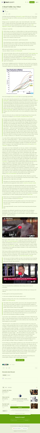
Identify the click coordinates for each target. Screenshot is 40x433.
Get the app (25, 428)
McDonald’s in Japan (20, 16)
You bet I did (5, 19)
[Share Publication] (28, 2)
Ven (5, 10)
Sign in (37, 2)
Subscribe (32, 2)
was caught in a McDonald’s (26, 58)
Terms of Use (25, 409)
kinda (29, 194)
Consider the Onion (6, 390)
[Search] (26, 2)
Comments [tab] (4, 375)
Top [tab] (3, 387)
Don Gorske (15, 96)
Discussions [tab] (10, 387)
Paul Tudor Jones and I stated (26, 255)
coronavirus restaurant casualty (29, 183)
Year (15, 51)
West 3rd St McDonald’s (11, 173)
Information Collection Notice (19, 410)
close (31, 194)
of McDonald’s (19, 51)
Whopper (11, 109)
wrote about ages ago (10, 300)
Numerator (20, 198)
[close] (29, 394)
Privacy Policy (27, 410)
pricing (29, 144)
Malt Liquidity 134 (5, 391)
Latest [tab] (6, 387)
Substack (15, 430)
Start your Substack (17, 428)
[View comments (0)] (7, 14)
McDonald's (5, 100)
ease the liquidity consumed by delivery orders (23, 116)
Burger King (6, 109)
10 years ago (11, 245)
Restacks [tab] (8, 375)
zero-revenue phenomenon (12, 241)
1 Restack (13, 364)
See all (4, 410)
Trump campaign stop (33, 53)
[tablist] (6, 375)
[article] (20, 392)
